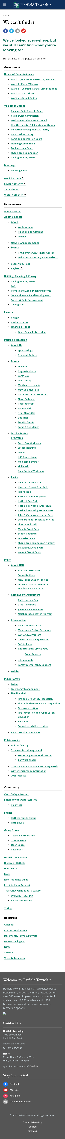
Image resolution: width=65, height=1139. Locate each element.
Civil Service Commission (25, 115)
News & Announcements (25, 242)
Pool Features (25, 227)
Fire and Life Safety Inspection (35, 698)
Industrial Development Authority (30, 129)
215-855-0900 (18, 1043)
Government (12, 67)
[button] (4, 4)
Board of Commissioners (19, 74)
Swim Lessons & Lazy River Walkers (38, 257)
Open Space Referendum (32, 332)
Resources (17, 849)
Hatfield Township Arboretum (35, 505)
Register (16, 268)
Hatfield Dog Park (28, 501)
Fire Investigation (28, 708)
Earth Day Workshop (29, 443)
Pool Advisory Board (22, 148)
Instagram (15, 1095)
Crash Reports (33, 653)
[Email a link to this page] (17, 30)
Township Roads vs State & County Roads (34, 766)
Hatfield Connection (15, 857)
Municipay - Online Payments (34, 630)
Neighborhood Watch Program (35, 613)
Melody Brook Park (28, 529)
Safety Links (25, 644)
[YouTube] (5, 1090)
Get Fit (22, 452)
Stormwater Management (26, 750)
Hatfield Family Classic (23, 817)
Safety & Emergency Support (34, 664)
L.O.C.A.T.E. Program (29, 634)
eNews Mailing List (14, 941)
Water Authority (13, 194)
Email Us (34, 1066)
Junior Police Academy (30, 609)
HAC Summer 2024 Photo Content (37, 252)
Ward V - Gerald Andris (24, 97)
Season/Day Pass (20, 263)
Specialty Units (26, 575)
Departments (12, 204)
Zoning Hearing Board (23, 157)
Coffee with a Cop (28, 600)
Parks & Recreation (15, 339)
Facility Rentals (19, 433)
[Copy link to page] (23, 30)
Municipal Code (12, 178)
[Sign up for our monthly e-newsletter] (5, 1101)
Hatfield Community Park (32, 496)
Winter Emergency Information (28, 770)
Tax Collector (11, 189)
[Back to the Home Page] (32, 4)
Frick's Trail (24, 491)
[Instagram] (5, 1096)
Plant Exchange (26, 399)
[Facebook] (5, 1084)
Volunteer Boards (14, 105)
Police (7, 560)
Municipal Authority (22, 134)
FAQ (13, 285)
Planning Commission (23, 143)
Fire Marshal (18, 693)
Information (18, 620)
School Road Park (27, 533)
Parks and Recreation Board (26, 138)
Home (6, 15)
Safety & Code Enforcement (27, 299)
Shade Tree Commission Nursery (36, 542)
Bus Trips (23, 417)
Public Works (12, 740)
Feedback (32, 1127)
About (14, 222)
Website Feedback (14, 957)
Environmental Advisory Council (29, 120)
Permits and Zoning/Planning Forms (31, 290)
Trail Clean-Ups (26, 412)
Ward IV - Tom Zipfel (22, 93)
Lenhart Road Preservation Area (36, 519)
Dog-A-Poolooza (27, 371)
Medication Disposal (29, 625)
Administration (12, 211)
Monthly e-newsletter (20, 1101)
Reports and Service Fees (33, 648)
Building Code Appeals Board (27, 111)
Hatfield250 (17, 822)
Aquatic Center (13, 216)
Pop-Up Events (26, 422)
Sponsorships (25, 350)
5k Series (23, 366)
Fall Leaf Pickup (20, 745)
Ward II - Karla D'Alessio (24, 84)
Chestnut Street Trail (30, 482)
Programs (17, 437)
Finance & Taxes (20, 326)
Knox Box (23, 721)
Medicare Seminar (28, 461)
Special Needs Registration (33, 726)
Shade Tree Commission (24, 152)
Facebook (14, 1084)
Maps (7, 873)
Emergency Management (25, 688)
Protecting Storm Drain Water (35, 755)
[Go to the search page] (60, 5)
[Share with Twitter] (11, 30)
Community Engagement (25, 594)
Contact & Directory (15, 930)
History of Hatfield (14, 862)
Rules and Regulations (30, 231)
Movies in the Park (28, 389)
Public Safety (12, 679)
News (7, 946)
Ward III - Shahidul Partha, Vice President (34, 88)
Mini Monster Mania (29, 385)
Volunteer (16, 804)
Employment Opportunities (20, 799)
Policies (22, 236)
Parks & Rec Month (28, 426)
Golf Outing (24, 380)
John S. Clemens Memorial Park (35, 515)
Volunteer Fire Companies (25, 732)
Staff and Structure (29, 570)
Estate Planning (27, 447)
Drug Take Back (27, 604)
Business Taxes (19, 322)
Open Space (18, 844)
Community (11, 787)
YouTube (14, 1089)
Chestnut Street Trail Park (33, 487)
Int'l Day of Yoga (27, 457)
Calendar (9, 924)
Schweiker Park (26, 538)
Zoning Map (17, 304)
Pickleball (23, 466)
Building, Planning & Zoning (20, 276)
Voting (8, 908)
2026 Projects (18, 775)
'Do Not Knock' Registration (33, 639)
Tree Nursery (18, 840)
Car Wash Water (27, 759)
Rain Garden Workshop (31, 471)
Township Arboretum (23, 835)
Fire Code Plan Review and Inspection (39, 703)
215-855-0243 (15, 1048)
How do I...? (10, 868)
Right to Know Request (17, 885)
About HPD (17, 565)
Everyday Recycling (22, 895)
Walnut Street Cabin (29, 552)
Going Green (11, 830)
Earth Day (23, 375)
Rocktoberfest (26, 403)
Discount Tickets (27, 355)
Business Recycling (21, 900)
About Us (16, 345)
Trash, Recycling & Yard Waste (22, 890)
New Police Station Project (33, 579)
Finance (8, 312)
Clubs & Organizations (16, 794)
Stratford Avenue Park (30, 547)
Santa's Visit (25, 408)
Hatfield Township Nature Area (35, 510)
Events (15, 247)
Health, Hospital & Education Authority (33, 125)
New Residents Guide (16, 879)
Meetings (9, 165)
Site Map (9, 952)
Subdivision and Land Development (31, 295)
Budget (15, 317)
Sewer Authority (13, 183)
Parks (14, 477)
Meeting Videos (20, 170)
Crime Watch (25, 660)
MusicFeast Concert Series (33, 394)
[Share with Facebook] (5, 30)
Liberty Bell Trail (27, 524)
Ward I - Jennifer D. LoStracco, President (33, 79)
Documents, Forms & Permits (20, 935)
